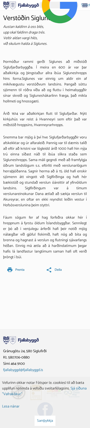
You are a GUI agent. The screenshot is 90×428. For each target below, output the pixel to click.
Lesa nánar (10, 406)
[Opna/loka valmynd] (85, 5)
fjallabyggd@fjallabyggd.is (23, 370)
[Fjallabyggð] (21, 5)
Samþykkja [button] (45, 421)
